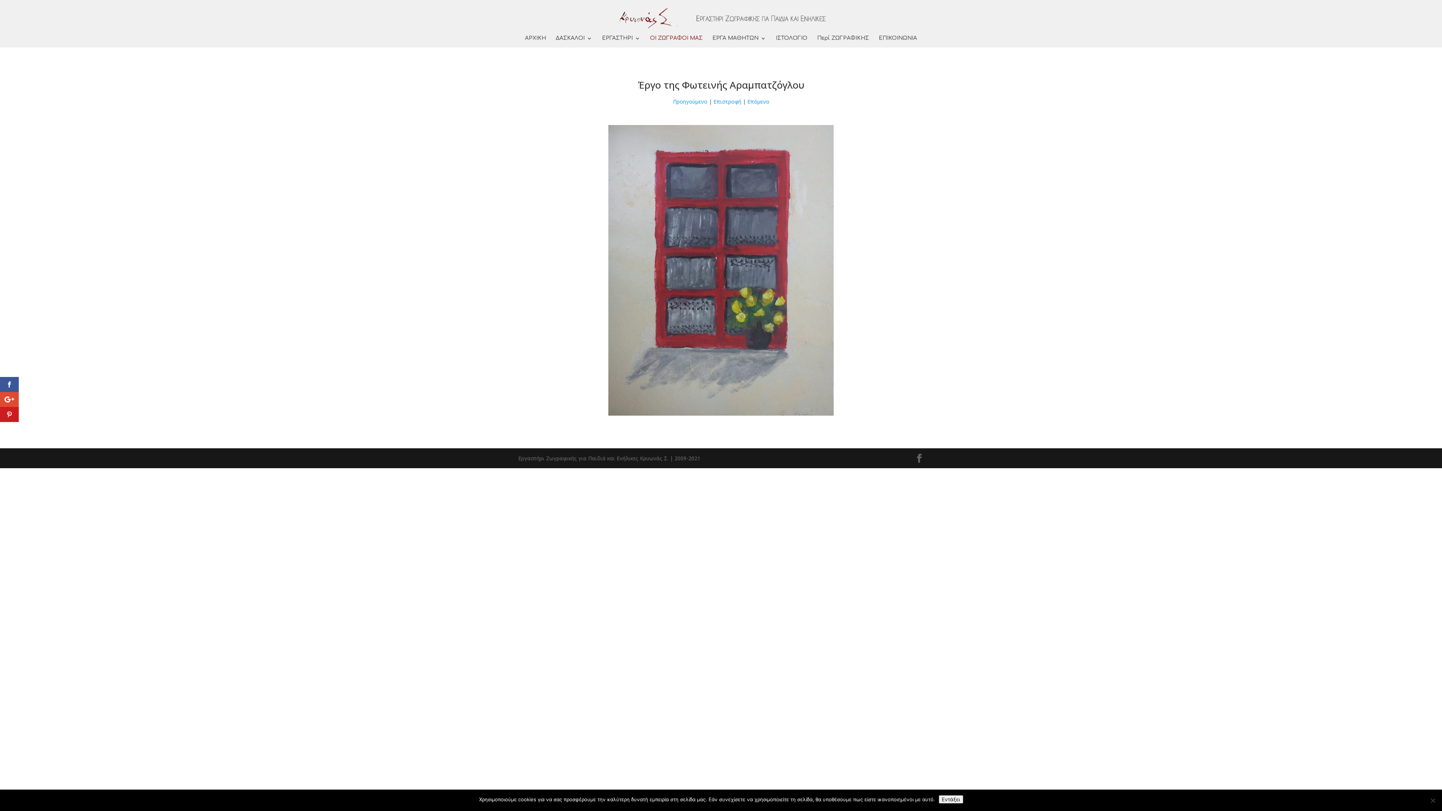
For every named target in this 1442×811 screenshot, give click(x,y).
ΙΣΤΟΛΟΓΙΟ (791, 38)
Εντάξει (951, 799)
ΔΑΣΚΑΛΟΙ (570, 38)
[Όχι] (1432, 800)
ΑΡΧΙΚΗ (535, 38)
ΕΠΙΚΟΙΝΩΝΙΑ (898, 38)
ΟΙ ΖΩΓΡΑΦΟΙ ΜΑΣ (676, 38)
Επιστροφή (727, 101)
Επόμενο (758, 101)
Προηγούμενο (690, 101)
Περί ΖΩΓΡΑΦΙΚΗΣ (843, 38)
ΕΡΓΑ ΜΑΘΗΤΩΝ (735, 38)
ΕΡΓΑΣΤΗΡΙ (617, 38)
